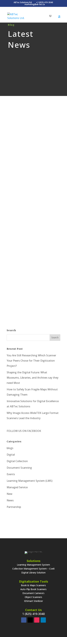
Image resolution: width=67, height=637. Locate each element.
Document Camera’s (33, 593)
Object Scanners (33, 597)
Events (11, 474)
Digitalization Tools (33, 581)
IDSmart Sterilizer (33, 601)
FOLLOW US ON (17, 431)
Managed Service (17, 487)
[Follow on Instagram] (36, 620)
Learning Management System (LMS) (29, 481)
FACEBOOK (34, 431)
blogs (10, 448)
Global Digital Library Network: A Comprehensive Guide (33, 189)
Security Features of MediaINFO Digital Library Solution (33, 104)
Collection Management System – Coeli (33, 568)
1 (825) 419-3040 (33, 614)
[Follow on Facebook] (23, 620)
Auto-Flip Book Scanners (33, 589)
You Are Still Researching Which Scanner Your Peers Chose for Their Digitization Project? (31, 361)
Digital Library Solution (33, 572)
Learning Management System (33, 564)
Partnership (14, 507)
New (9, 494)
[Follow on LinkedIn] (43, 620)
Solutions (33, 561)
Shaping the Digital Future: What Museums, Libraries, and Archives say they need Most (32, 378)
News (10, 500)
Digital (41, 114)
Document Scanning (19, 467)
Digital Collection (17, 461)
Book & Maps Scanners (33, 585)
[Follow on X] (30, 620)
